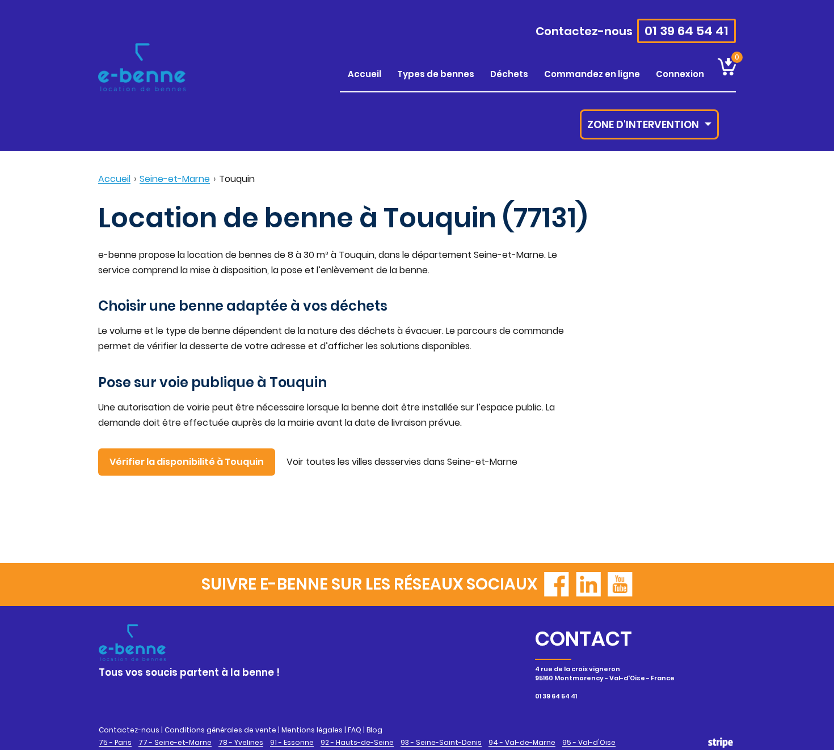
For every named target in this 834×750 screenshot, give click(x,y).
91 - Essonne (292, 742)
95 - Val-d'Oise (589, 742)
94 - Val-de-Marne (521, 742)
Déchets (509, 74)
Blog (374, 730)
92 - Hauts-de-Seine (357, 742)
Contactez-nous (584, 31)
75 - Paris (115, 742)
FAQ (354, 730)
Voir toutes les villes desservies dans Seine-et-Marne (402, 461)
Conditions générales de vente (220, 730)
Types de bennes (435, 74)
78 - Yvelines (240, 742)
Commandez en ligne (592, 74)
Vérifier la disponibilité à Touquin (186, 461)
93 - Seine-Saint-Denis (441, 742)
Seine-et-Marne (175, 178)
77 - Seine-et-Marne (175, 742)
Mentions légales (312, 730)
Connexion (680, 74)
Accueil (364, 74)
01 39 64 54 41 (686, 31)
